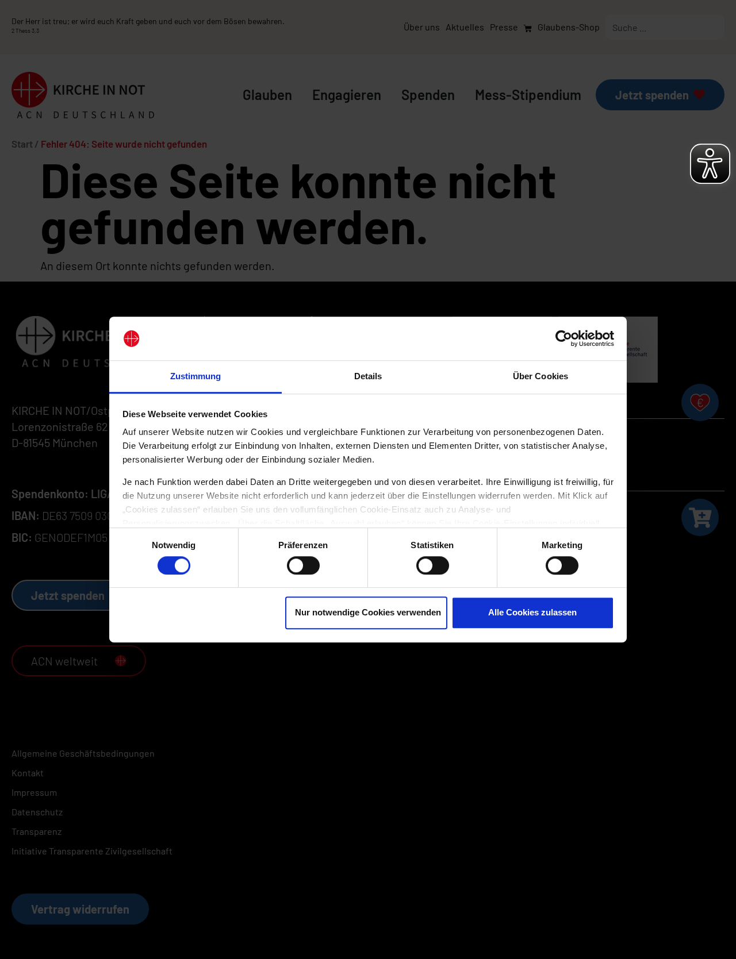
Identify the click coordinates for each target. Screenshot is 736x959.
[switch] (303, 565)
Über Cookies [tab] (540, 377)
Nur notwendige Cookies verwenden (368, 612)
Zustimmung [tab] (195, 377)
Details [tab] (368, 377)
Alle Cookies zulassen (532, 612)
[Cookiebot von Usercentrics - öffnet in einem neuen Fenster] (563, 338)
